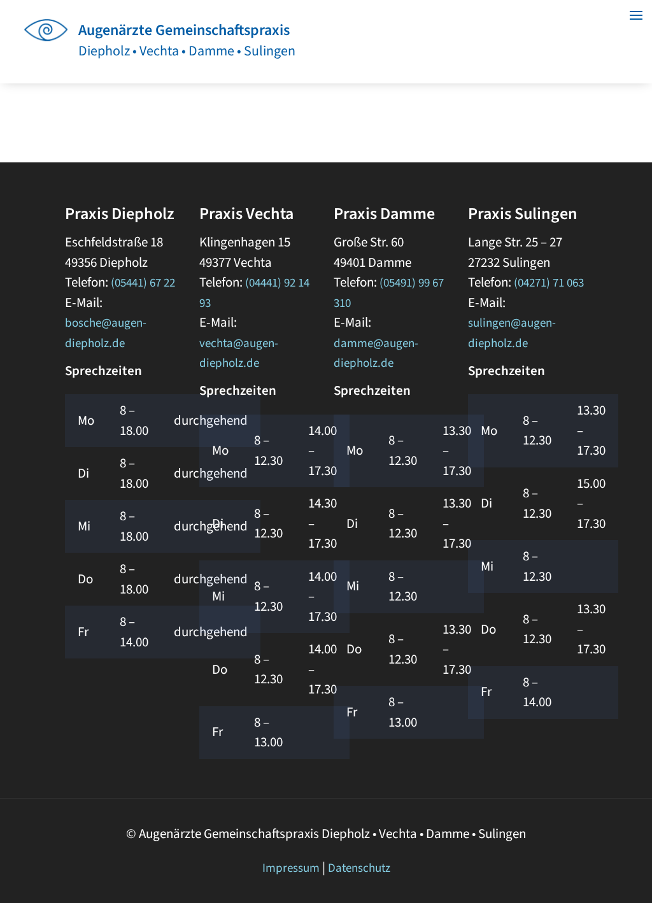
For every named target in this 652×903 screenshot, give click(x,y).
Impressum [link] (291, 868)
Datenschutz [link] (359, 868)
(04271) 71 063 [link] (549, 283)
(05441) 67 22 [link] (143, 283)
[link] (49, 46)
